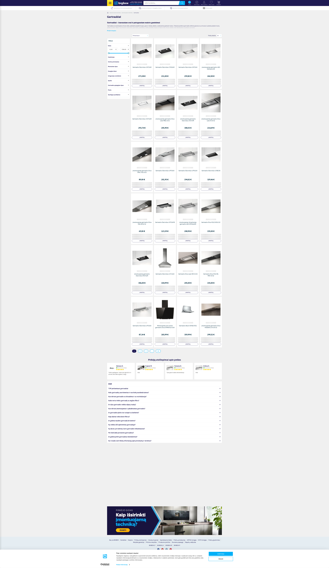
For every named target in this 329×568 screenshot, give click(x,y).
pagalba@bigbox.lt (136, 4)
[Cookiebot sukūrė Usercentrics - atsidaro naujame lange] (105, 564)
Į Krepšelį (142, 85)
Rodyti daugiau (111, 30)
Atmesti (220, 559)
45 (158, 351)
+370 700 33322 (136, 2)
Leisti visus (220, 554)
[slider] (108, 53)
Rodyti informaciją (121, 564)
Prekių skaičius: (212, 35)
